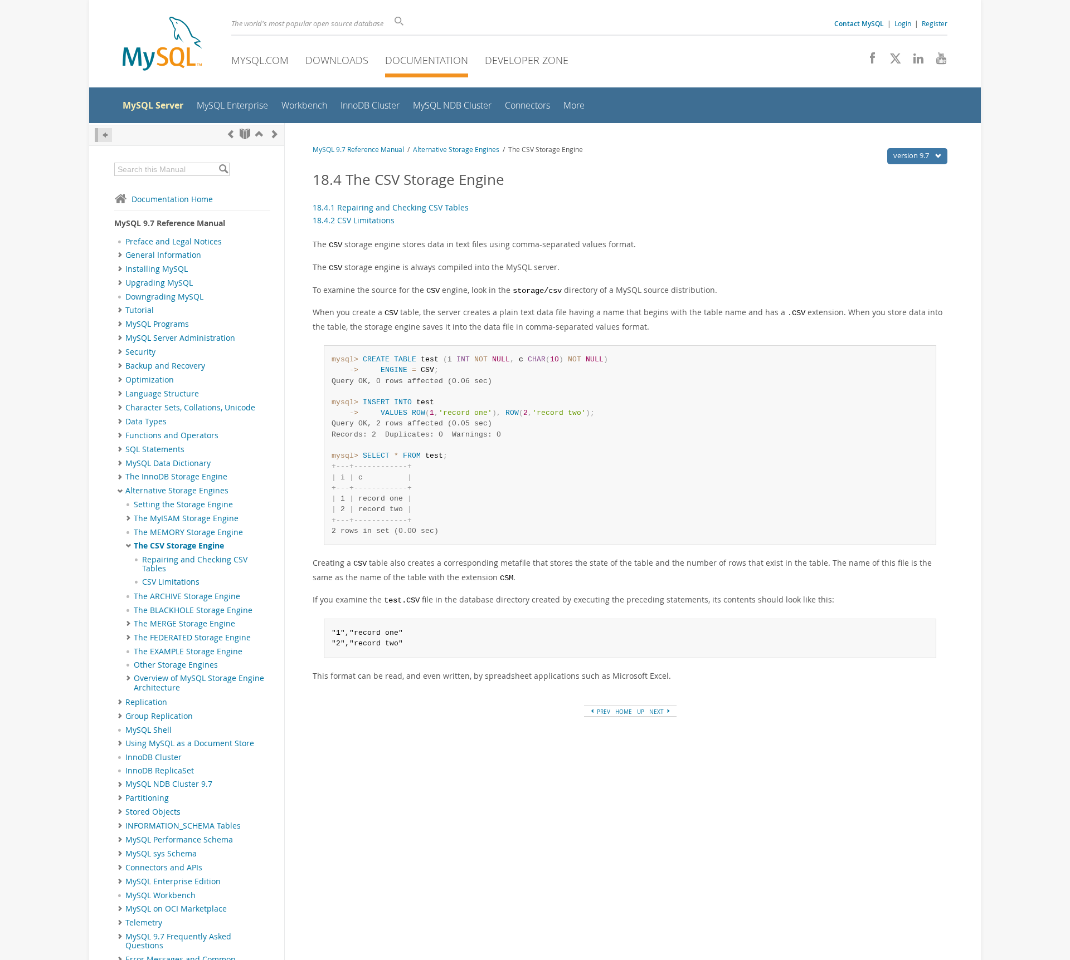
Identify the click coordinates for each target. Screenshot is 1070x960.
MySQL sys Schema (161, 854)
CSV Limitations (171, 582)
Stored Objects (153, 812)
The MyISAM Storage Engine (186, 518)
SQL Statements (154, 449)
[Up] (259, 134)
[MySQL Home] (162, 45)
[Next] (274, 134)
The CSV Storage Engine (179, 546)
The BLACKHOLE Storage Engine (193, 610)
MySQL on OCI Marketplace (176, 909)
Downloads (336, 60)
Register (934, 23)
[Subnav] (120, 255)
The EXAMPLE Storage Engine (188, 651)
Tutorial (139, 310)
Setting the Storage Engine (183, 504)
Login (902, 23)
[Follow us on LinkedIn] (914, 61)
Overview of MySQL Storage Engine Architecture (199, 682)
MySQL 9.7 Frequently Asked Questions (178, 941)
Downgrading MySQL (164, 297)
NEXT (657, 712)
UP (640, 712)
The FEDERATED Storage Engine (192, 638)
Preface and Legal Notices (173, 242)
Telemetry (143, 923)
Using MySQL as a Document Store (189, 743)
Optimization (149, 380)
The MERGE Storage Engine (184, 624)
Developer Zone (526, 60)
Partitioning (147, 798)
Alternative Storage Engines (176, 491)
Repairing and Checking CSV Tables (194, 564)
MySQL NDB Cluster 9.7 (168, 784)
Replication (146, 702)
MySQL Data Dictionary (168, 463)
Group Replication (159, 716)
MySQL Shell (148, 730)
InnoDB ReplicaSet (159, 771)
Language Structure (162, 394)
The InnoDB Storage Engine (176, 477)
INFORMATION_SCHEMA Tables (183, 826)
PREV (602, 712)
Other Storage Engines (176, 665)
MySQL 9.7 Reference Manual (358, 149)
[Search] (223, 169)
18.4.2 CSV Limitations (354, 220)
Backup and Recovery (165, 366)
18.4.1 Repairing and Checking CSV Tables (391, 207)
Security (140, 352)
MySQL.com (260, 60)
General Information (163, 255)
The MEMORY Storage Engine (188, 532)
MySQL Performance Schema (179, 840)
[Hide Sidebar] (103, 135)
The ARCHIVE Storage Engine (187, 596)
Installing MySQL (156, 269)
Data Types (146, 422)
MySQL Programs (157, 324)
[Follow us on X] (891, 61)
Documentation (426, 60)
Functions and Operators (171, 435)
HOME (623, 712)
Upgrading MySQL (159, 283)
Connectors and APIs (163, 868)
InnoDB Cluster (153, 757)
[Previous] (230, 134)
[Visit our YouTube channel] (937, 61)
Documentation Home (172, 199)
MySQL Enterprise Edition (173, 881)
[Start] (245, 134)
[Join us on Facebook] (868, 61)
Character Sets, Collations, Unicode (190, 408)
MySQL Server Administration (180, 338)
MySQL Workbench (160, 895)
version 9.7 (912, 155)
